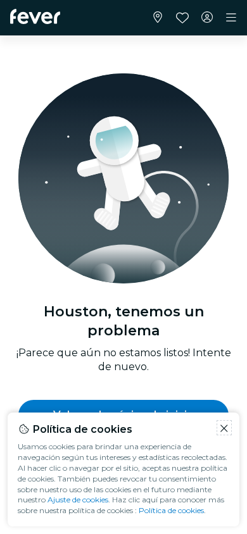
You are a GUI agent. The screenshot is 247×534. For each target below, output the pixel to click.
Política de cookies (171, 510)
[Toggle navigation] (231, 17)
